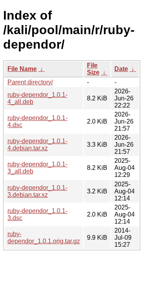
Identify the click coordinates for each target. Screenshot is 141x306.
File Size (93, 69)
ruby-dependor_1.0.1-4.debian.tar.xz (37, 144)
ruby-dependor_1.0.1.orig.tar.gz (43, 237)
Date (121, 69)
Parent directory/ (30, 82)
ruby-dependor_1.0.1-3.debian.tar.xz (37, 191)
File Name (22, 69)
